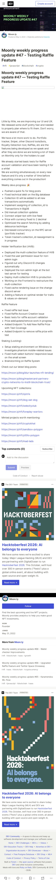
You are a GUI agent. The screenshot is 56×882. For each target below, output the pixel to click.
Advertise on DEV (43, 847)
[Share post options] (51, 878)
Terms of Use (43, 858)
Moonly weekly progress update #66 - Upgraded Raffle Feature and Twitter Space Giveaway (26, 666)
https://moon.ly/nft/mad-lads (17, 441)
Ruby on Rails (26, 867)
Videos (43, 843)
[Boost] (42, 878)
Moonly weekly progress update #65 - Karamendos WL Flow (27, 680)
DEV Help (29, 847)
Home (10, 843)
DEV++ (35, 843)
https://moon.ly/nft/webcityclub (19, 405)
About (45, 850)
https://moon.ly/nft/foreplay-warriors (22, 411)
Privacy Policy (30, 858)
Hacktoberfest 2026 (13, 565)
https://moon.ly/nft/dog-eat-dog (19, 400)
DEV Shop (41, 854)
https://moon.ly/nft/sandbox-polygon (22, 429)
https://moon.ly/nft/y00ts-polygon (20, 435)
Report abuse (37, 476)
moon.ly (47, 37)
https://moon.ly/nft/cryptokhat (18, 423)
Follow (28, 606)
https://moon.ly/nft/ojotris (16, 394)
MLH (50, 854)
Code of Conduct (20, 476)
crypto (40, 65)
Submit (11, 467)
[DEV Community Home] (10, 3)
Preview (25, 467)
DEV (14, 865)
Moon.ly (12, 34)
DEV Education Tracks (13, 847)
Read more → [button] (10, 582)
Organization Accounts (15, 850)
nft (5, 65)
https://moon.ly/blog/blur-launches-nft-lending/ (28, 372)
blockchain (28, 65)
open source (28, 862)
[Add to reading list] (32, 878)
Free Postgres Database (24, 854)
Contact (7, 854)
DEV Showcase (34, 850)
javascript (14, 65)
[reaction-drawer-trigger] (7, 878)
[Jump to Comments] (19, 878)
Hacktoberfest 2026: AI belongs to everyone (22, 547)
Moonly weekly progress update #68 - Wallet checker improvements (24, 652)
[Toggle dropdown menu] (52, 484)
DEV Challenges (22, 843)
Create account (45, 3)
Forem (13, 862)
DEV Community (13, 836)
